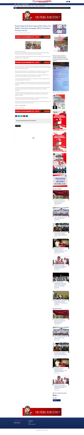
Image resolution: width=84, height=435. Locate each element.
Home (15, 4)
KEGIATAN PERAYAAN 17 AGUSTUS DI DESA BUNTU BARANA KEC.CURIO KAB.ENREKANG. (59, 201)
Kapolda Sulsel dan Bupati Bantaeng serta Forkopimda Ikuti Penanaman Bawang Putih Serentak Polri (60, 267)
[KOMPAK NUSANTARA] (42, 2)
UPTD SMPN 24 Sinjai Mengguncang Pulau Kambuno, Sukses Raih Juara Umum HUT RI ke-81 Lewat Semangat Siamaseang (60, 285)
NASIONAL (55, 400)
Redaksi (18, 4)
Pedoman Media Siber (25, 4)
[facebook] (16, 116)
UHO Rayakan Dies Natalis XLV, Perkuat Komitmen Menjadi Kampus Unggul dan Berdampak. (60, 234)
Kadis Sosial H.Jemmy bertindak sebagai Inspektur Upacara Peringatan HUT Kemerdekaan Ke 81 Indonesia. (61, 302)
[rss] (22, 424)
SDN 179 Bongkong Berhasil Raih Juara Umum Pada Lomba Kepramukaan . (60, 218)
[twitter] (19, 116)
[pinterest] (24, 116)
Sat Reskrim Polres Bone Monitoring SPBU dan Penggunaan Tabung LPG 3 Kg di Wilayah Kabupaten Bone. (60, 250)
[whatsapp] (21, 116)
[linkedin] (27, 116)
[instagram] (16, 1)
